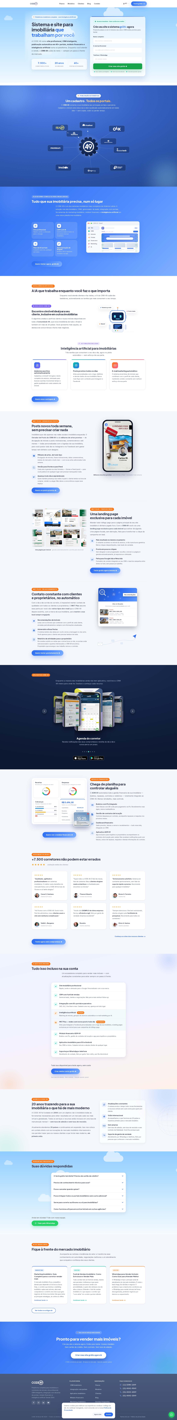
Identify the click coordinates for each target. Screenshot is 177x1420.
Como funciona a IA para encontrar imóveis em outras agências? (80, 1209)
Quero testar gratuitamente (46, 653)
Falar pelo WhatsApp (46, 1223)
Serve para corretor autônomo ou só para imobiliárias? (76, 1202)
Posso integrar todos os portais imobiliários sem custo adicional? (80, 1196)
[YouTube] (48, 1403)
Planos (61, 4)
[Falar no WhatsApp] (172, 1415)
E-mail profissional (99, 46)
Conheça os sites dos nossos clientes (129, 936)
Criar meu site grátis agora (87, 1355)
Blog (89, 4)
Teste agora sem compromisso (48, 942)
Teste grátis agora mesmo (104, 570)
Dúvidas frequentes (102, 1402)
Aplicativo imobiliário (77, 1393)
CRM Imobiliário (76, 1385)
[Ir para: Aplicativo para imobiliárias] (82, 751)
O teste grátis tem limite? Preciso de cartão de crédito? (76, 1176)
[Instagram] (38, 1403)
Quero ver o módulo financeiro (58, 835)
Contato (97, 4)
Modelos (71, 4)
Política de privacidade (138, 1417)
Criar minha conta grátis (65, 1071)
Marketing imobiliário (78, 1402)
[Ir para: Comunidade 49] (92, 751)
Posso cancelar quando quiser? (66, 1189)
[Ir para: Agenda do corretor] (88, 751)
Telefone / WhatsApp (100, 55)
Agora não (97, 1414)
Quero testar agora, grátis (46, 264)
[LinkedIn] (43, 1403)
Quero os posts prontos (45, 490)
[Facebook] (34, 1403)
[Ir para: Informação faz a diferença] (94, 751)
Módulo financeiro (77, 1397)
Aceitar (108, 1414)
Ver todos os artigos (43, 1310)
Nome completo (98, 36)
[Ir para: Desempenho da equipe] (90, 751)
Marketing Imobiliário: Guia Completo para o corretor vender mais (48, 1276)
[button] (105, 709)
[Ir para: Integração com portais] (86, 751)
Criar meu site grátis (117, 66)
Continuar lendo (40, 1300)
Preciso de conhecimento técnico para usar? (72, 1183)
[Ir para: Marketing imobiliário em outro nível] (84, 751)
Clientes (81, 4)
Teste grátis (138, 4)
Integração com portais (78, 1389)
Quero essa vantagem (44, 399)
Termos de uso (125, 1417)
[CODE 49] (33, 4)
